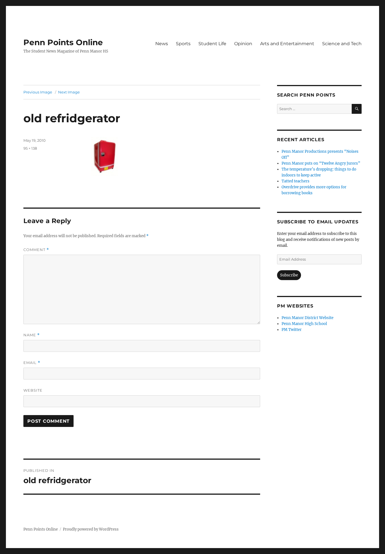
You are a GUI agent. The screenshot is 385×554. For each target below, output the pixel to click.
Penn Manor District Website (307, 317)
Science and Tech (342, 43)
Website (33, 390)
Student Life (212, 43)
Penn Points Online (63, 42)
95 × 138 (30, 148)
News (161, 43)
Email (31, 362)
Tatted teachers (295, 181)
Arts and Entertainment (287, 43)
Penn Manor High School (304, 323)
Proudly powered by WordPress (91, 529)
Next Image (69, 92)
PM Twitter (292, 329)
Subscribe (289, 275)
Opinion (243, 43)
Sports (183, 43)
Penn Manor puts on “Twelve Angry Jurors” (321, 163)
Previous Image (37, 92)
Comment (36, 249)
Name (31, 335)
